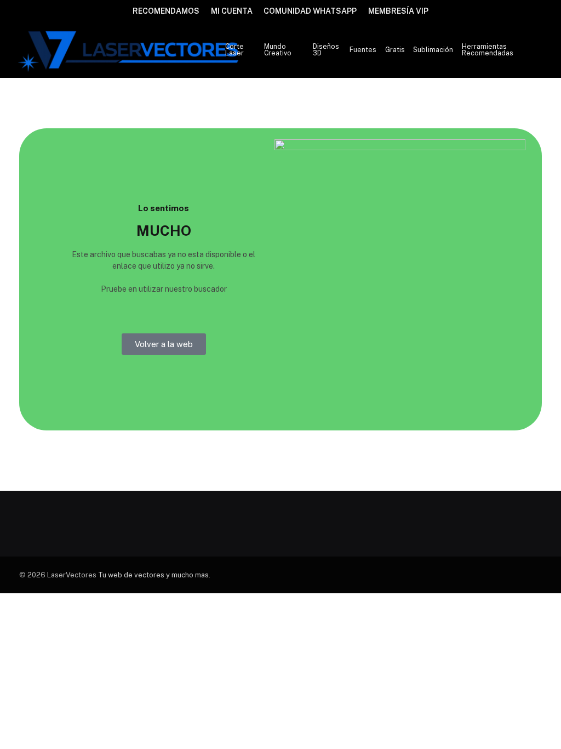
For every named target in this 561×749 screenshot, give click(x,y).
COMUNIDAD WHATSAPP (310, 11)
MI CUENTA (232, 11)
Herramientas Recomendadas (487, 50)
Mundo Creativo (277, 50)
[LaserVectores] (129, 50)
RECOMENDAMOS (166, 11)
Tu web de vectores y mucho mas (153, 575)
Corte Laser (234, 50)
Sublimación (433, 50)
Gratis (395, 50)
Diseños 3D (326, 50)
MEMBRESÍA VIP (398, 11)
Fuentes (363, 50)
